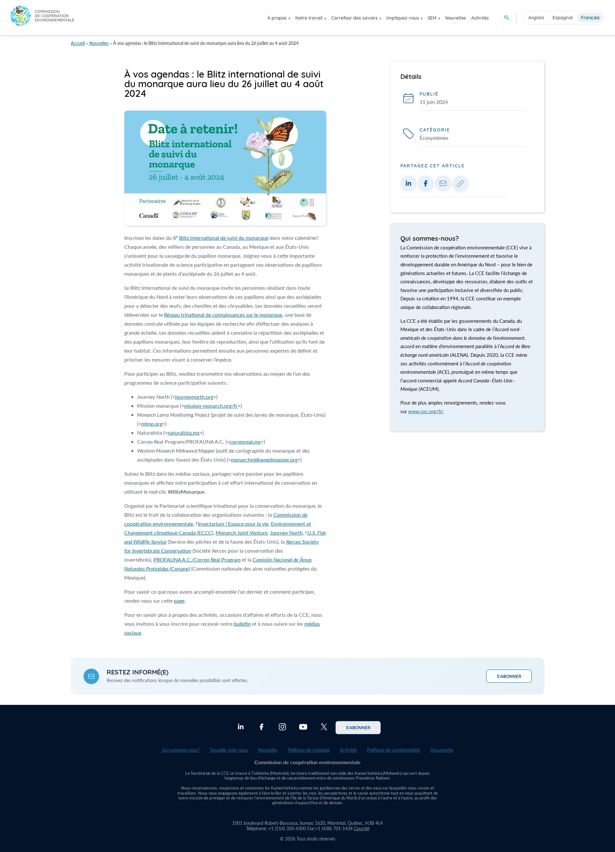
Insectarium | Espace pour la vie (233, 523)
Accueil (78, 43)
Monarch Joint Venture (241, 532)
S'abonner (509, 676)
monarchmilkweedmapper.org (264, 459)
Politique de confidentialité (393, 750)
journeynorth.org (194, 396)
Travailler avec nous (229, 750)
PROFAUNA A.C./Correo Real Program (197, 559)
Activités (480, 18)
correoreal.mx (245, 441)
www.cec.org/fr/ (426, 411)
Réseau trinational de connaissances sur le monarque (223, 314)
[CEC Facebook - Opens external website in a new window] (261, 727)
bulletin (242, 623)
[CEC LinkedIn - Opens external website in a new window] (240, 727)
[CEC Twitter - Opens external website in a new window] (324, 727)
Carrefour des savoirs (354, 18)
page (179, 600)
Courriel (361, 828)
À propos (277, 18)
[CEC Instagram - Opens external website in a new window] (282, 727)
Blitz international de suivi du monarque (223, 237)
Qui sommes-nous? (181, 750)
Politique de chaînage (309, 750)
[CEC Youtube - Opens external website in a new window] (303, 727)
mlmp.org (151, 423)
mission (211, 405)
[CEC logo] (42, 17)
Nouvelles (455, 18)
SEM (432, 18)
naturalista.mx (184, 432)
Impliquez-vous (402, 18)
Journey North (286, 532)
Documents (441, 750)
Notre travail (309, 18)
